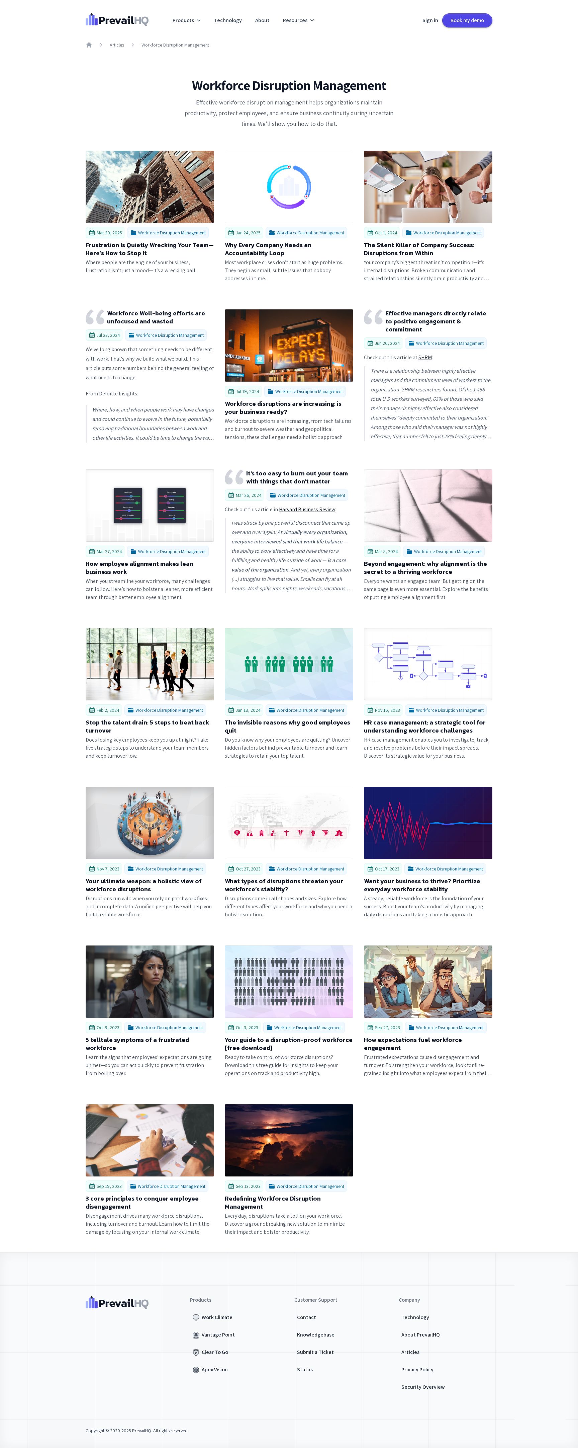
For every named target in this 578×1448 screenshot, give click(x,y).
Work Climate (217, 1317)
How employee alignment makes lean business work (139, 568)
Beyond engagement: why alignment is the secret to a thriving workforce (425, 568)
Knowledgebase (315, 1334)
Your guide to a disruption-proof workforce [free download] (289, 1044)
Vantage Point (218, 1334)
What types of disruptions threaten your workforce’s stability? (284, 885)
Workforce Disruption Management (175, 45)
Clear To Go (215, 1352)
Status (305, 1369)
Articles (117, 45)
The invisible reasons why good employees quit (287, 726)
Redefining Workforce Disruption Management (273, 1203)
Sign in (430, 20)
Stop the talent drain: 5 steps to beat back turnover (147, 726)
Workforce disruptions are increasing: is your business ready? (283, 408)
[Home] (89, 45)
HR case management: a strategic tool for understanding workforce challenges (425, 726)
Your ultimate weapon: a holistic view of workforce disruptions (144, 885)
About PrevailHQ (420, 1334)
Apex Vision (215, 1369)
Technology (228, 20)
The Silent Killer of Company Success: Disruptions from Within (419, 249)
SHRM (425, 357)
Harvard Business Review (307, 509)
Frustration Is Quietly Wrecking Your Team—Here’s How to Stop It (150, 249)
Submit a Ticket (315, 1352)
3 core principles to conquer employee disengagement (142, 1203)
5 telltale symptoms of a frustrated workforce (137, 1044)
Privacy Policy (417, 1369)
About (262, 20)
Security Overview (423, 1386)
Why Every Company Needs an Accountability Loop (268, 249)
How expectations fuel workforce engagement (413, 1044)
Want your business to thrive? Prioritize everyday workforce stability (422, 885)
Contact (306, 1317)
